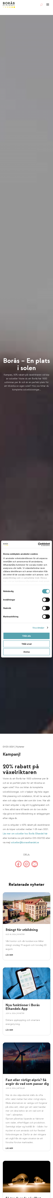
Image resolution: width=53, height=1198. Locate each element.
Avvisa (26, 652)
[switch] (46, 600)
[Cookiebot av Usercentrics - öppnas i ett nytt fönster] (38, 544)
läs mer (9, 955)
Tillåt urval (27, 644)
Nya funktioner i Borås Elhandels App (23, 1007)
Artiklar (21, 1088)
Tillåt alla (26, 636)
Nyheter (20, 746)
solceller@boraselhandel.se (25, 842)
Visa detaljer (38, 627)
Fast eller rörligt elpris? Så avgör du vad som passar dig (27, 1082)
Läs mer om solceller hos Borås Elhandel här (25, 833)
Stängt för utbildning (22, 930)
